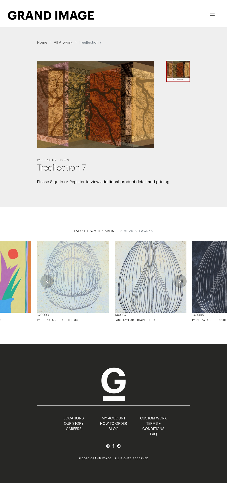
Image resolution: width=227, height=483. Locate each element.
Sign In (56, 182)
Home (42, 42)
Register (77, 182)
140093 (43, 315)
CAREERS (74, 429)
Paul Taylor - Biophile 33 (57, 320)
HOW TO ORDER (113, 423)
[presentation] (47, 281)
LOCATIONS (73, 418)
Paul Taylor (47, 160)
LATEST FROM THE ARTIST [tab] (95, 231)
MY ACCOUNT (113, 418)
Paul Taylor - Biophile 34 (135, 320)
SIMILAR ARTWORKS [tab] (136, 231)
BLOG (113, 429)
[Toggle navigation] (212, 15)
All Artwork (63, 42)
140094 (120, 315)
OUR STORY (74, 423)
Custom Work (153, 418)
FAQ (153, 434)
